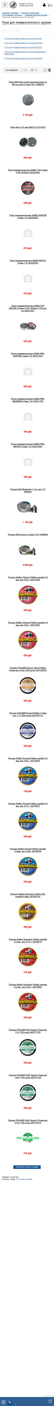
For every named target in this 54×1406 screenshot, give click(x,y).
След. (22, 1179)
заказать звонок (9, 1402)
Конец (29, 1179)
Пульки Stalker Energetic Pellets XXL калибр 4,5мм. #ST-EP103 (27, 895)
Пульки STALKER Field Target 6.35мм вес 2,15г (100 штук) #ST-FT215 (28, 1121)
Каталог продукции (30, 13)
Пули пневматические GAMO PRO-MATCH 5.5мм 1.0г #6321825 (28, 445)
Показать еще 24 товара (27, 1167)
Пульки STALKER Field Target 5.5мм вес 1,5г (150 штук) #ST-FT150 (28, 1031)
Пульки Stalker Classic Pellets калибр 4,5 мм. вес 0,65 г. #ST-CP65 (28, 623)
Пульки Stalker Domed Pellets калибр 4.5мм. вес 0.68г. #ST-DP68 (28, 850)
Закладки (50, 1401)
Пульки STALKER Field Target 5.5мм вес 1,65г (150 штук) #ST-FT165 (28, 1076)
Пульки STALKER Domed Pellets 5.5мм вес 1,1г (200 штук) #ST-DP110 (27, 714)
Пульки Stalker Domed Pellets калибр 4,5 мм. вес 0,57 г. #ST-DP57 (28, 804)
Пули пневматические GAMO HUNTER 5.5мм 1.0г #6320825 (27, 216)
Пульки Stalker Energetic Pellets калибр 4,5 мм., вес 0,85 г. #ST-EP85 (28, 985)
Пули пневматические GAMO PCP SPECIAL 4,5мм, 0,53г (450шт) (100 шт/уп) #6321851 (28, 308)
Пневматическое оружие (36, 15)
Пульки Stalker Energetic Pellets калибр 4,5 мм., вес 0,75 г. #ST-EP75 (28, 940)
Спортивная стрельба (12, 15)
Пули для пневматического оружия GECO (23, 47)
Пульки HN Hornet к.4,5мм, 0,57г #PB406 (28, 534)
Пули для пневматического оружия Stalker (23, 58)
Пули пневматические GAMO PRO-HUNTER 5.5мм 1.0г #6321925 (28, 354)
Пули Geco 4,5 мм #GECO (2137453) (27, 127)
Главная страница (10, 13)
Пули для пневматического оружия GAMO (23, 43)
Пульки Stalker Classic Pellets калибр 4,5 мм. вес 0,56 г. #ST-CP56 (28, 578)
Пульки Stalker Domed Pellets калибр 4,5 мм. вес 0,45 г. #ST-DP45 (28, 759)
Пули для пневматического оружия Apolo (23, 38)
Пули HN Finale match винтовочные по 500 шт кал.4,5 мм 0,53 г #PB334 (28, 83)
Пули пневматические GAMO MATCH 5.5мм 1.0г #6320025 (28, 261)
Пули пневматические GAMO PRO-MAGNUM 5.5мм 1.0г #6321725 (28, 400)
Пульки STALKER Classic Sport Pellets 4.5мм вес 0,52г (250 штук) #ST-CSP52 (28, 669)
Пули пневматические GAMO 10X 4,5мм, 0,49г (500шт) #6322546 (28, 171)
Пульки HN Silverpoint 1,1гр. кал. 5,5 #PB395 (27, 490)
